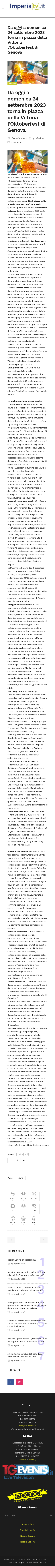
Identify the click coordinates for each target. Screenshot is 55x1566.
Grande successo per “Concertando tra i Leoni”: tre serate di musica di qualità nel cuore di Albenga (27, 1323)
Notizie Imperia (27, 1530)
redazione (39, 138)
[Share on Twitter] (19, 1154)
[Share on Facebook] (16, 1154)
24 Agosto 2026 (17, 1263)
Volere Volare (27, 1524)
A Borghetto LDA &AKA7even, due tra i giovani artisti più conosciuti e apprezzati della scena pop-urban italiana (26, 1305)
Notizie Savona (27, 1536)
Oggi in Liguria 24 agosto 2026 (21, 1260)
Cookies (23, 1459)
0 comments (16, 142)
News (20, 1178)
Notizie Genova (27, 1542)
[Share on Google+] (24, 1154)
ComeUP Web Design (36, 1563)
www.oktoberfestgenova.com (34, 1145)
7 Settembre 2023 (18, 138)
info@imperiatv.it (27, 1425)
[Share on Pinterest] (28, 1154)
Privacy (32, 1459)
